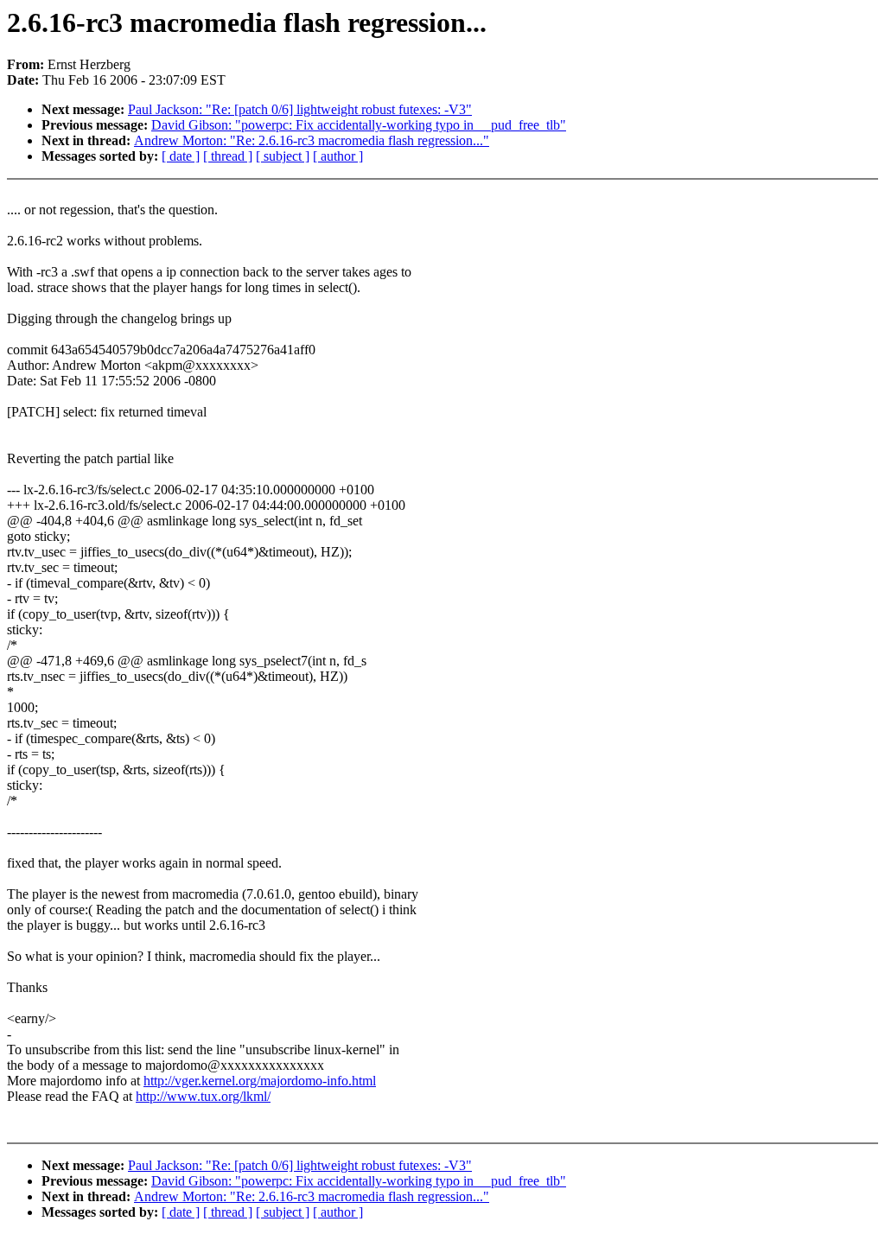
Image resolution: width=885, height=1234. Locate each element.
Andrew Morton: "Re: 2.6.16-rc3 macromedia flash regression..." (311, 140)
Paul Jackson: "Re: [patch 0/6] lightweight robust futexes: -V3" (300, 109)
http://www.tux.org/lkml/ (203, 1096)
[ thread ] (227, 156)
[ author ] (338, 156)
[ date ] (181, 156)
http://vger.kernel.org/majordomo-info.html (259, 1080)
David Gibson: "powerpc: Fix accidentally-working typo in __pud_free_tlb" (358, 125)
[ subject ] (282, 156)
